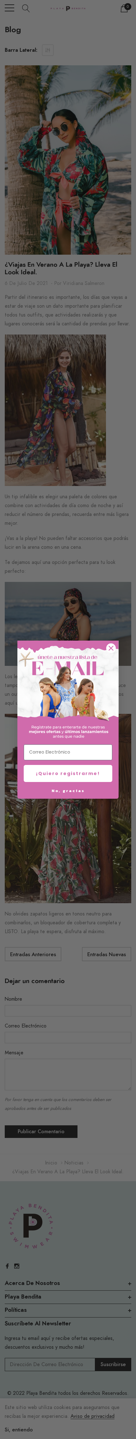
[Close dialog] (111, 648)
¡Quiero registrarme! (68, 773)
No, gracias (68, 791)
